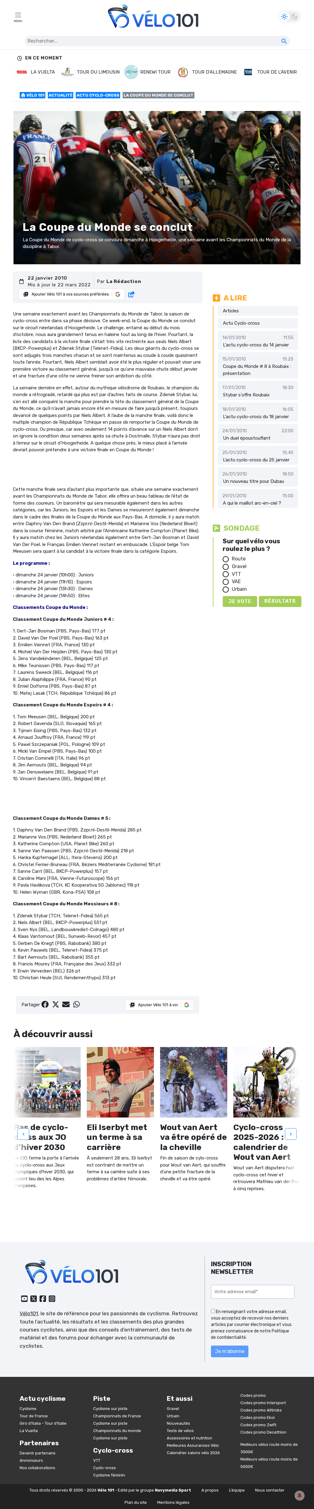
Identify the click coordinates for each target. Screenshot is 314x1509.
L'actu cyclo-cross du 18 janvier (256, 416)
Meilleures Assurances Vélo (193, 1445)
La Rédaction (123, 281)
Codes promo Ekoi (257, 1417)
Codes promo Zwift (258, 1425)
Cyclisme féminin (109, 1475)
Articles (231, 311)
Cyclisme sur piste (110, 1408)
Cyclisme (28, 1408)
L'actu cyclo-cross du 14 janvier (256, 345)
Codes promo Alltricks (261, 1410)
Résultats (280, 601)
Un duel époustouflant (246, 438)
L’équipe (237, 1490)
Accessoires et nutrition (189, 1438)
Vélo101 (29, 1313)
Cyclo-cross (104, 1467)
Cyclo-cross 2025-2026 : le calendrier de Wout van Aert (263, 1142)
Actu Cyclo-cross (98, 95)
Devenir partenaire (38, 1453)
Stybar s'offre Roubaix (246, 395)
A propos (210, 1490)
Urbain (239, 589)
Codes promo (253, 1395)
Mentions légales (173, 1502)
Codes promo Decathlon (263, 1432)
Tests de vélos (180, 1430)
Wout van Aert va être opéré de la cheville (193, 1137)
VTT (236, 574)
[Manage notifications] (299, 1495)
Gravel (239, 566)
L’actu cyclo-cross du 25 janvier (256, 460)
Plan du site (135, 1502)
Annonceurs (31, 1460)
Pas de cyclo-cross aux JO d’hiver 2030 (40, 1137)
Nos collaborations (37, 1467)
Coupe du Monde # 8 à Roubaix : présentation (257, 370)
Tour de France (34, 1416)
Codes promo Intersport (263, 1402)
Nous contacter (270, 1490)
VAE (236, 581)
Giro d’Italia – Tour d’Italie (43, 1423)
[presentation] (23, 1134)
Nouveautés (178, 1423)
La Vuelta (29, 1430)
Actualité (60, 95)
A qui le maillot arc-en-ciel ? (252, 503)
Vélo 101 (34, 95)
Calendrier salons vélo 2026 (193, 1452)
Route (239, 559)
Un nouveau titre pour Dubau (253, 481)
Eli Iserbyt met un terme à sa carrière (117, 1137)
